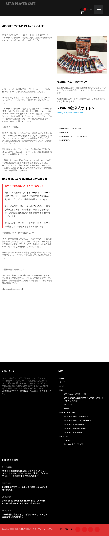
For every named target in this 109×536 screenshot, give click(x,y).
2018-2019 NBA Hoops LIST (75, 428)
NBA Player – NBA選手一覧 (75, 394)
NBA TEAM (68, 404)
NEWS (61, 386)
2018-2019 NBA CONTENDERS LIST (78, 416)
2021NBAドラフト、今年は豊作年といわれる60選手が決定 (24, 488)
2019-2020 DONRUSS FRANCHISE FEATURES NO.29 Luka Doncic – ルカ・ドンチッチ (24, 502)
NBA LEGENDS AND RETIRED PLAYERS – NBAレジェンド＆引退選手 (84, 399)
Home (61, 378)
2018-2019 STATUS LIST (73, 432)
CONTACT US (69, 440)
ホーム (62, 382)
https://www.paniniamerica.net (70, 112)
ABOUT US (63, 436)
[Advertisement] (27, 64)
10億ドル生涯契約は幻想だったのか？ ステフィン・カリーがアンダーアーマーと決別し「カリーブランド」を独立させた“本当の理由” (25, 473)
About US (33, 391)
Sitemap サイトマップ (73, 444)
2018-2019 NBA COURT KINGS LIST (78, 420)
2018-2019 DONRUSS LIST (74, 424)
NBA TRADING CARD (67, 412)
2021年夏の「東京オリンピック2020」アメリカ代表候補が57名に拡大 (25, 515)
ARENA (66, 408)
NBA (61, 390)
